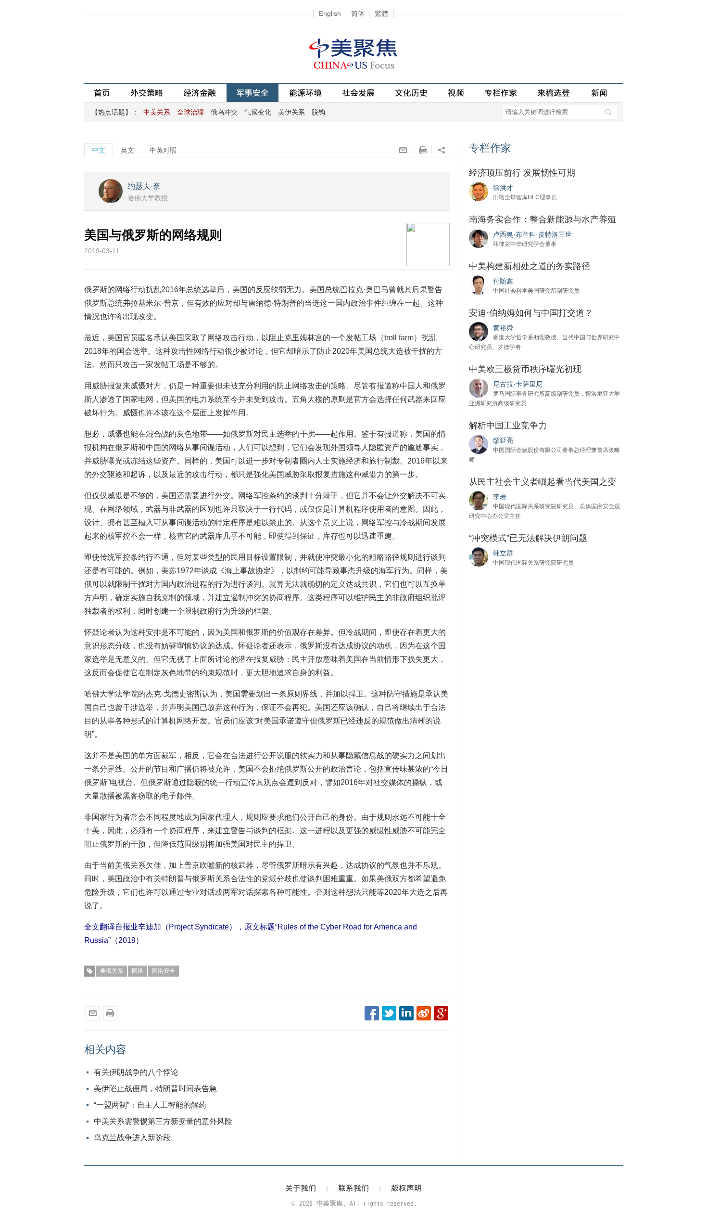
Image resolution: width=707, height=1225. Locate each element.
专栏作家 (500, 93)
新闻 (599, 93)
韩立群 (503, 553)
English (330, 13)
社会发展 (358, 93)
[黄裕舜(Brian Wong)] (478, 331)
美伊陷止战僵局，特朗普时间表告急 (155, 1088)
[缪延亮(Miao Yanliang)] (478, 444)
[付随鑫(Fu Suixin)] (478, 284)
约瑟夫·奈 (144, 186)
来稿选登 (553, 93)
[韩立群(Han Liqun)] (478, 556)
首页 (102, 93)
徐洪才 (503, 188)
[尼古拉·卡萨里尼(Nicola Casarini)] (478, 387)
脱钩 (318, 112)
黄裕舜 (503, 328)
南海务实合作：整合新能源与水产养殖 (542, 219)
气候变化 (257, 112)
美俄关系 (111, 970)
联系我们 (353, 1188)
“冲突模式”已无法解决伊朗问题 (528, 538)
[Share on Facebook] (372, 1013)
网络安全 (163, 970)
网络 (137, 970)
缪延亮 (503, 440)
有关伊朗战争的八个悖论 (136, 1072)
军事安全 (252, 93)
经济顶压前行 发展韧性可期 (522, 173)
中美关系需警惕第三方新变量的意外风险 (163, 1121)
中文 (98, 150)
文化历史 (411, 93)
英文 (127, 150)
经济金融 (199, 93)
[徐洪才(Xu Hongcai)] (478, 191)
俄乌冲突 (224, 112)
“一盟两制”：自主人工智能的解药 (150, 1105)
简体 (358, 13)
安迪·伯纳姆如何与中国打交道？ (531, 313)
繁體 (381, 13)
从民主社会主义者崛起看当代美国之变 (542, 482)
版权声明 (406, 1188)
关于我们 (300, 1188)
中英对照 (163, 150)
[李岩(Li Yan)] (478, 500)
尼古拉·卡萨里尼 (518, 384)
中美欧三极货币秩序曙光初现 (525, 369)
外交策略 (146, 93)
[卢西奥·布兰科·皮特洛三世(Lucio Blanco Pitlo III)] (478, 238)
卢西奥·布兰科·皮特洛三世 (532, 234)
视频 (456, 93)
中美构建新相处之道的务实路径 (529, 266)
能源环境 (305, 93)
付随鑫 (503, 281)
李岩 (499, 497)
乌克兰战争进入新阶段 (132, 1138)
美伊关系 (291, 112)
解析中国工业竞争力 (508, 425)
